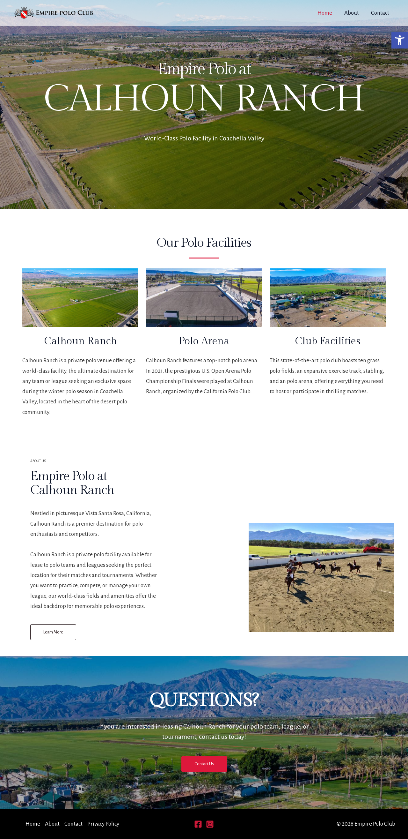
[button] (399, 40)
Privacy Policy (103, 824)
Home (324, 13)
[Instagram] (210, 824)
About (351, 13)
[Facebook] (198, 824)
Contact (380, 13)
